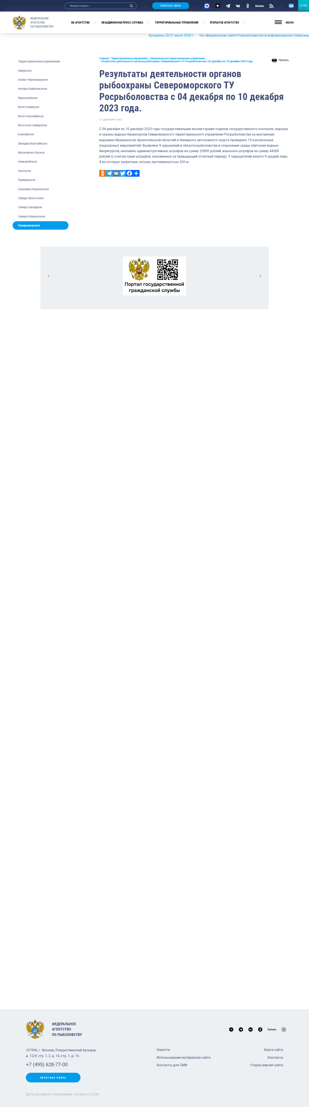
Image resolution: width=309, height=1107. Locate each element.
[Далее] (260, 276)
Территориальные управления (176, 22)
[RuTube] (259, 5)
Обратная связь (170, 5)
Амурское (25, 70)
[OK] (248, 5)
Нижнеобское (27, 161)
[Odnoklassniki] (102, 173)
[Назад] (49, 276)
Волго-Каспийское (31, 116)
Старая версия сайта (266, 1065)
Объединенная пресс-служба (122, 22)
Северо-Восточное (31, 198)
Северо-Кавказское (31, 216)
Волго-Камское (28, 107)
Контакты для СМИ (172, 1065)
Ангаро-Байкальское (32, 88)
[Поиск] (131, 6)
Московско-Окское (31, 152)
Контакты (275, 1058)
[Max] (207, 5)
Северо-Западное (30, 207)
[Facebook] (129, 173)
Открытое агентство (224, 22)
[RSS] (271, 5)
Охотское (24, 170)
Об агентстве (80, 22)
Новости (163, 1050)
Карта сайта (273, 1050)
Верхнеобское (27, 98)
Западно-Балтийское (32, 143)
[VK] (238, 5)
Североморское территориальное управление (177, 58)
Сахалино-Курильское (33, 189)
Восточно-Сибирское (32, 125)
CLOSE (303, 5)
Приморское (26, 180)
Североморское (29, 225)
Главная (104, 58)
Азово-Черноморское (33, 79)
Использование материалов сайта (184, 1058)
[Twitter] (122, 173)
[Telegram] (228, 5)
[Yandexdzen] (217, 5)
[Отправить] (136, 173)
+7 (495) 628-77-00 (47, 1065)
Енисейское (26, 134)
